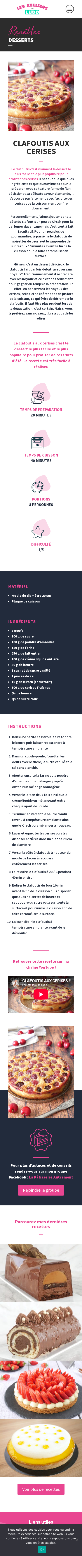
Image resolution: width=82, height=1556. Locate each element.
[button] (70, 9)
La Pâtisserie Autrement (51, 1177)
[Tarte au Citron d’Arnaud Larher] (41, 1448)
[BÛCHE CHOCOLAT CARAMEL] (41, 1273)
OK (42, 1549)
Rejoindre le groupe (41, 1190)
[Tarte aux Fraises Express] (41, 1390)
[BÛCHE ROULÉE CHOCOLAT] (41, 1331)
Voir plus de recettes (41, 1489)
